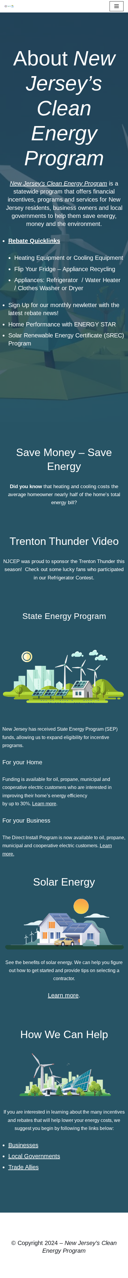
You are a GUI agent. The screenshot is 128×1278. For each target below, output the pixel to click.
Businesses (23, 1145)
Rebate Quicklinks (34, 241)
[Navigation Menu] (117, 6)
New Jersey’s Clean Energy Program (58, 183)
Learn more (44, 803)
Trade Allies (23, 1167)
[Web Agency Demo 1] (10, 6)
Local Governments (34, 1156)
